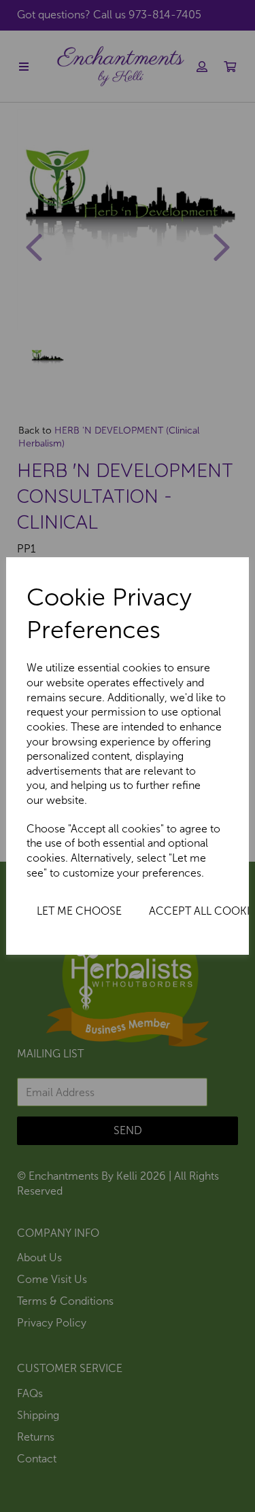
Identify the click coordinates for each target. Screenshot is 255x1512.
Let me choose (79, 910)
